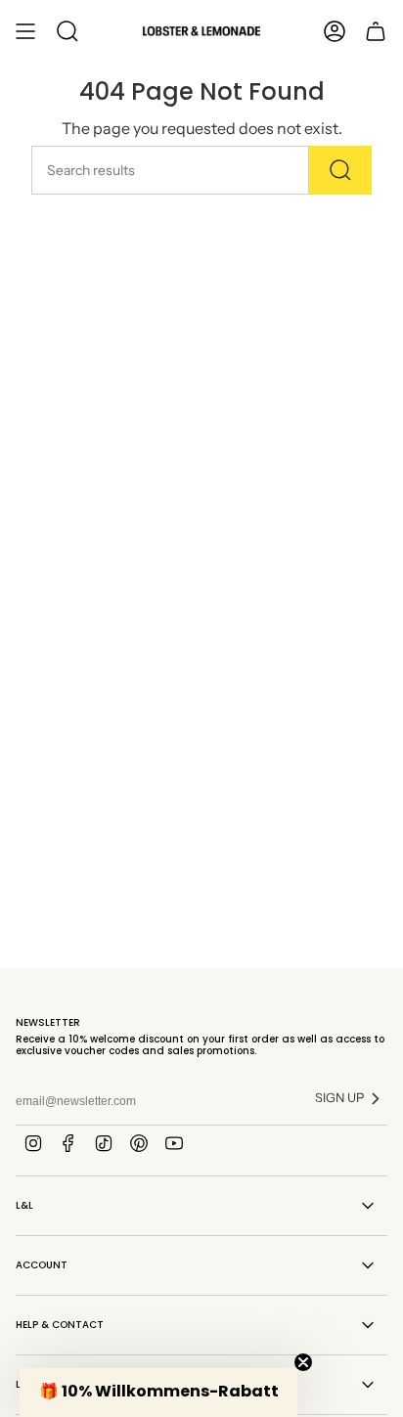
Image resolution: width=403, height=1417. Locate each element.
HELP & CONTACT (60, 1324)
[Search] (340, 170)
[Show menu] (25, 31)
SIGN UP (339, 1097)
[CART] (375, 31)
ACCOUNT (41, 1265)
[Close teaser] (303, 1362)
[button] (158, 1392)
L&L (24, 1205)
